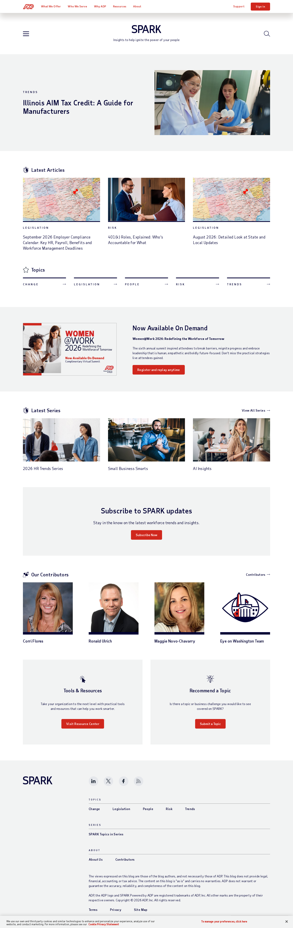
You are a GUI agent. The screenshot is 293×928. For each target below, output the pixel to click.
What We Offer (51, 6)
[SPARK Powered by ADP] (146, 29)
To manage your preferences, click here (224, 921)
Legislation (36, 227)
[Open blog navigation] (26, 34)
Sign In (260, 6)
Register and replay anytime (158, 370)
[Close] (286, 921)
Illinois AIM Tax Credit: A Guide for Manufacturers (78, 106)
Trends (30, 92)
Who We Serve (77, 6)
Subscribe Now (146, 535)
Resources (119, 6)
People (132, 284)
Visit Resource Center (82, 724)
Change (31, 284)
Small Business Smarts (128, 468)
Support (238, 6)
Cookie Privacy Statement (103, 924)
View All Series (253, 410)
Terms (93, 909)
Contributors (255, 574)
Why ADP (100, 6)
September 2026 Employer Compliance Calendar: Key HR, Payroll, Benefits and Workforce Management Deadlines (57, 242)
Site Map (140, 909)
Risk (112, 227)
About (137, 6)
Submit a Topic (210, 724)
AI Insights (202, 468)
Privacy (115, 909)
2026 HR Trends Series (43, 468)
